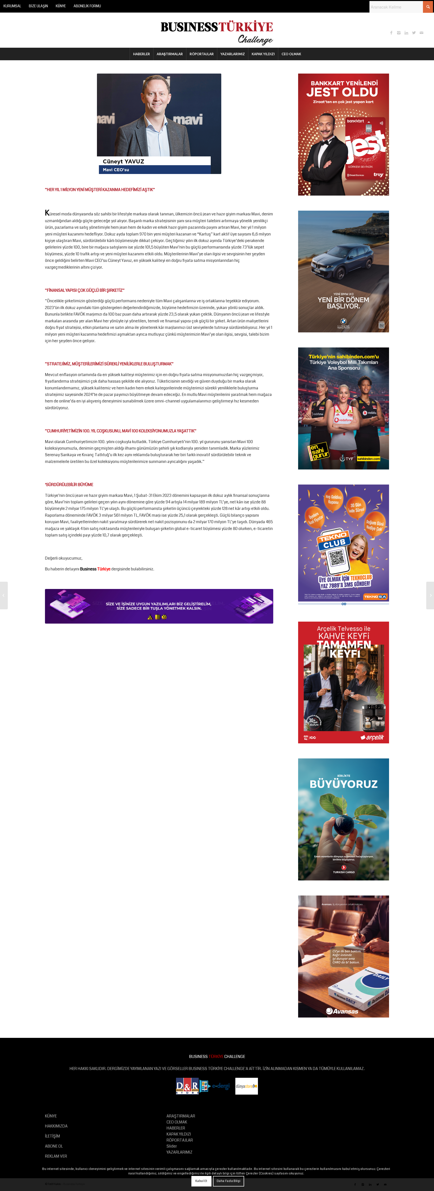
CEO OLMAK (177, 1122)
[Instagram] (399, 32)
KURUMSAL (12, 6)
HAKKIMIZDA (56, 1126)
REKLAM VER (56, 1156)
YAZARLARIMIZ (179, 1152)
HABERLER (176, 1128)
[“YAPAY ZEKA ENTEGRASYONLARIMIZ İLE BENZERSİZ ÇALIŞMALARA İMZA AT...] (4, 595)
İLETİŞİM (52, 1136)
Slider (172, 1146)
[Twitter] (414, 32)
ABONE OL (54, 1146)
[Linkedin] (406, 32)
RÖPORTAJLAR (180, 1140)
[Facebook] (391, 32)
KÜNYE (61, 6)
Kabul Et (201, 1181)
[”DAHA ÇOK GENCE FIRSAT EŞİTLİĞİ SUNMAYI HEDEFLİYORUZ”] (430, 595)
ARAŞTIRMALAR (181, 1116)
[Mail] (421, 32)
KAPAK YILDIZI (179, 1134)
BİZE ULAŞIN (38, 6)
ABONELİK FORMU (87, 6)
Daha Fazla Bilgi (229, 1181)
